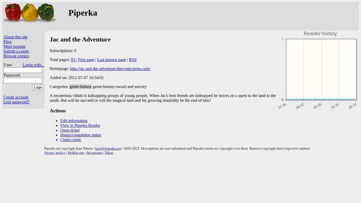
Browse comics (16, 56)
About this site (15, 37)
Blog (7, 41)
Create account (15, 97)
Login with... (33, 65)
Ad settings (94, 153)
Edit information (73, 120)
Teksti (109, 153)
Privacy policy (54, 153)
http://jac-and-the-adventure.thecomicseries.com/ (110, 68)
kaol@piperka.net (108, 148)
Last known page (111, 59)
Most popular (14, 46)
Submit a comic (16, 51)
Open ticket (70, 130)
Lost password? (16, 102)
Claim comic (70, 139)
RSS (133, 59)
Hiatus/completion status (80, 135)
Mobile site (76, 153)
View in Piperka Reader (80, 125)
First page (86, 59)
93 (73, 59)
